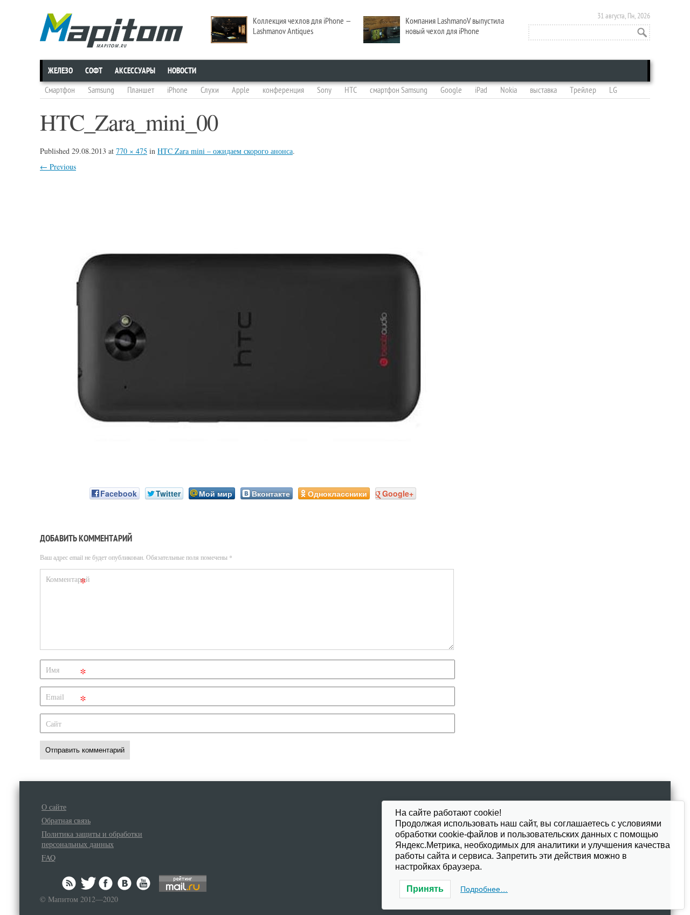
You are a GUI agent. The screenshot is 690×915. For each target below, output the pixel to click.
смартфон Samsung (398, 90)
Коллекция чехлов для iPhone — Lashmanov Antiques (302, 26)
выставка (543, 90)
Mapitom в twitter (88, 883)
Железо (60, 71)
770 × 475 (131, 151)
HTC (350, 90)
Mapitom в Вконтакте (125, 883)
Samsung (101, 90)
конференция (283, 90)
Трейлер (583, 90)
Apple (241, 90)
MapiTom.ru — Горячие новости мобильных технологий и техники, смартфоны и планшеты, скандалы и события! (111, 30)
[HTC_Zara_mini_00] (247, 457)
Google (451, 90)
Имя (66, 672)
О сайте (54, 807)
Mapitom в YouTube (143, 883)
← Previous (58, 166)
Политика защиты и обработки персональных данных (92, 839)
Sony (324, 90)
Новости (182, 71)
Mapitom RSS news (70, 883)
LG (613, 90)
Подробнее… (484, 889)
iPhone (177, 90)
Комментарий (67, 581)
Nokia (508, 90)
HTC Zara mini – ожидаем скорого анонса (225, 151)
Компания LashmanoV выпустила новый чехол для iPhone (454, 26)
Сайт (53, 724)
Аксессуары (135, 71)
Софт (93, 71)
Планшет (140, 90)
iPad (481, 90)
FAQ (49, 857)
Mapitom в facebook (107, 883)
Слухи (210, 90)
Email (66, 699)
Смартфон (60, 90)
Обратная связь (66, 820)
